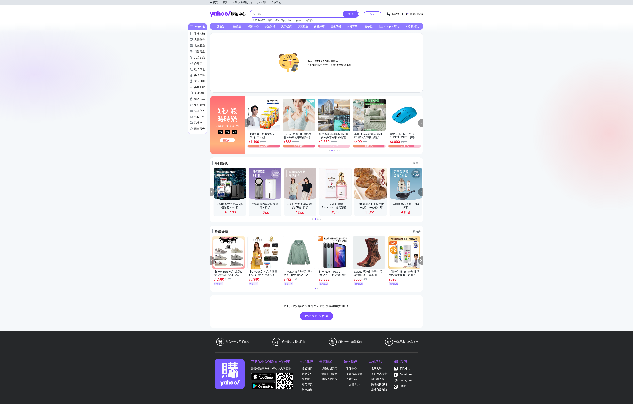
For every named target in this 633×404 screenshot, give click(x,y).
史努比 (299, 20)
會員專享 (352, 26)
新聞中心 (405, 368)
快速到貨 (270, 26)
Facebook (406, 374)
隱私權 (306, 379)
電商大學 (376, 368)
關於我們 (307, 368)
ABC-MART (259, 20)
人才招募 (351, 379)
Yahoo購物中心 (228, 14)
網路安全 (307, 373)
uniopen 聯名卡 (393, 26)
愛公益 (369, 26)
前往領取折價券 (317, 316)
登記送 (237, 26)
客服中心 (351, 368)
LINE (403, 386)
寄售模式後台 (379, 373)
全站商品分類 (379, 389)
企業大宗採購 (354, 373)
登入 (372, 13)
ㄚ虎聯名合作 (354, 384)
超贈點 (415, 26)
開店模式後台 (379, 379)
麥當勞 (309, 20)
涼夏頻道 (303, 26)
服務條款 (307, 384)
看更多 (417, 163)
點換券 (221, 26)
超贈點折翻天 (329, 368)
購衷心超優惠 (329, 373)
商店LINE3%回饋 (277, 20)
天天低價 (286, 26)
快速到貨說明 (379, 384)
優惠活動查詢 (329, 379)
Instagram (406, 380)
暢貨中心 (253, 26)
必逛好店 (319, 26)
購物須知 (307, 389)
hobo (290, 20)
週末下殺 (336, 26)
